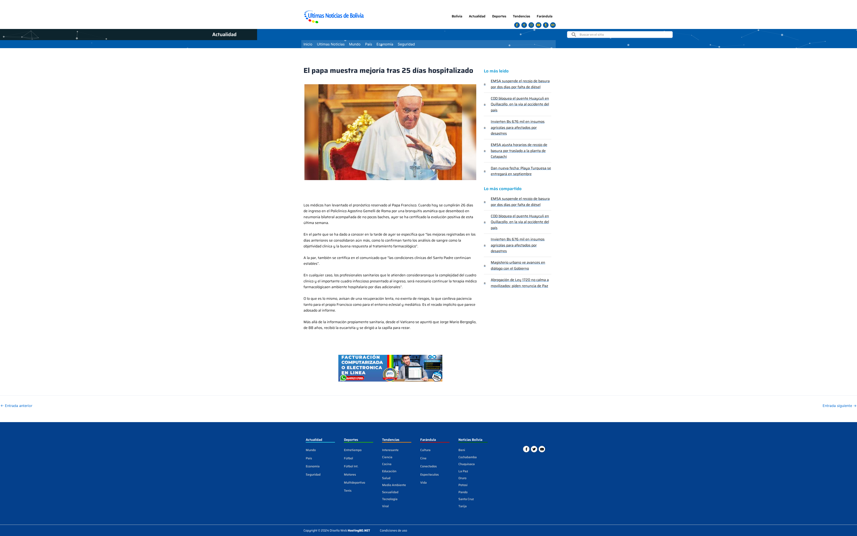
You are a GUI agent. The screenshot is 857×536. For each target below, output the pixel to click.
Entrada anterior (16, 405)
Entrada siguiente (840, 405)
